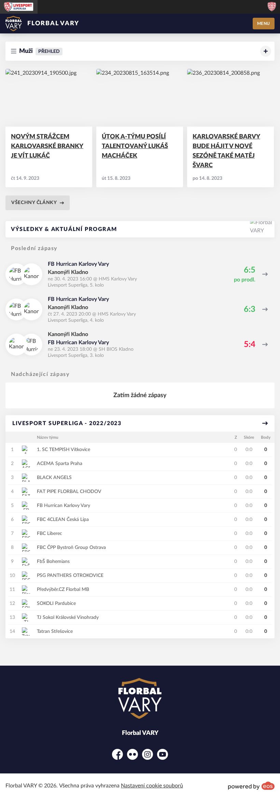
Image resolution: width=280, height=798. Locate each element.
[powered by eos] (251, 786)
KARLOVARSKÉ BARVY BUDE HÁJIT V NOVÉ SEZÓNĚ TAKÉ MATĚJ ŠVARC (226, 151)
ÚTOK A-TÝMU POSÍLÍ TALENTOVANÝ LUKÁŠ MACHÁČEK (135, 146)
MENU (263, 23)
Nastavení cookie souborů (152, 785)
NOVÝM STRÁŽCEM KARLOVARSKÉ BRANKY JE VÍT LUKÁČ (47, 146)
